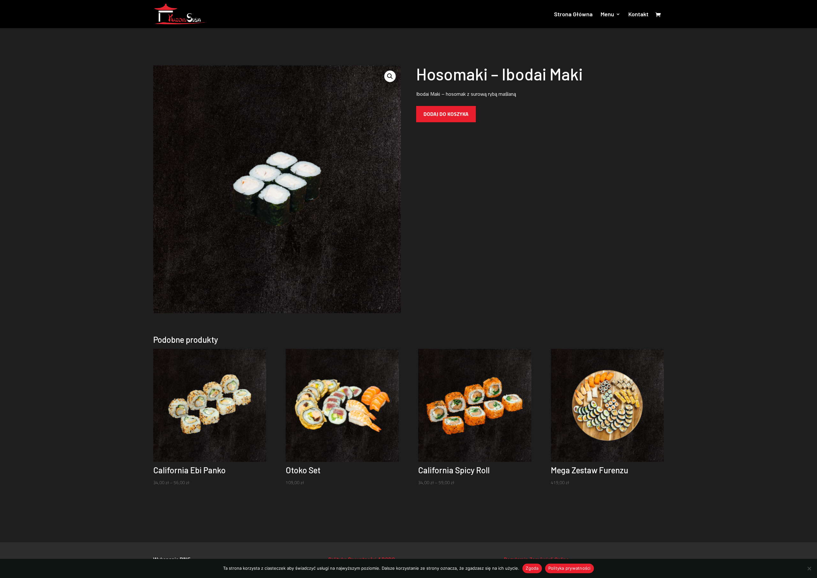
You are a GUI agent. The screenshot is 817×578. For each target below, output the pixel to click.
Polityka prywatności (569, 568)
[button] (390, 76)
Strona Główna (573, 15)
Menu (607, 15)
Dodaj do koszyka (445, 114)
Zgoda (532, 568)
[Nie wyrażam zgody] (809, 568)
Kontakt (638, 15)
